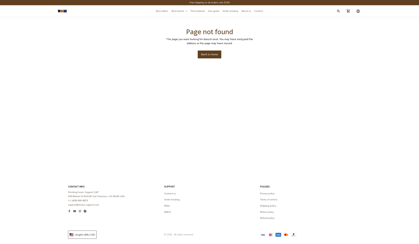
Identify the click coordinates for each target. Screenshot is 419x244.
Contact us (170, 193)
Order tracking (172, 199)
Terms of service (268, 199)
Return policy (267, 211)
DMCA (167, 211)
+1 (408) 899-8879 (78, 200)
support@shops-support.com (83, 204)
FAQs (167, 205)
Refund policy (267, 218)
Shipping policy (268, 205)
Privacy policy (267, 193)
